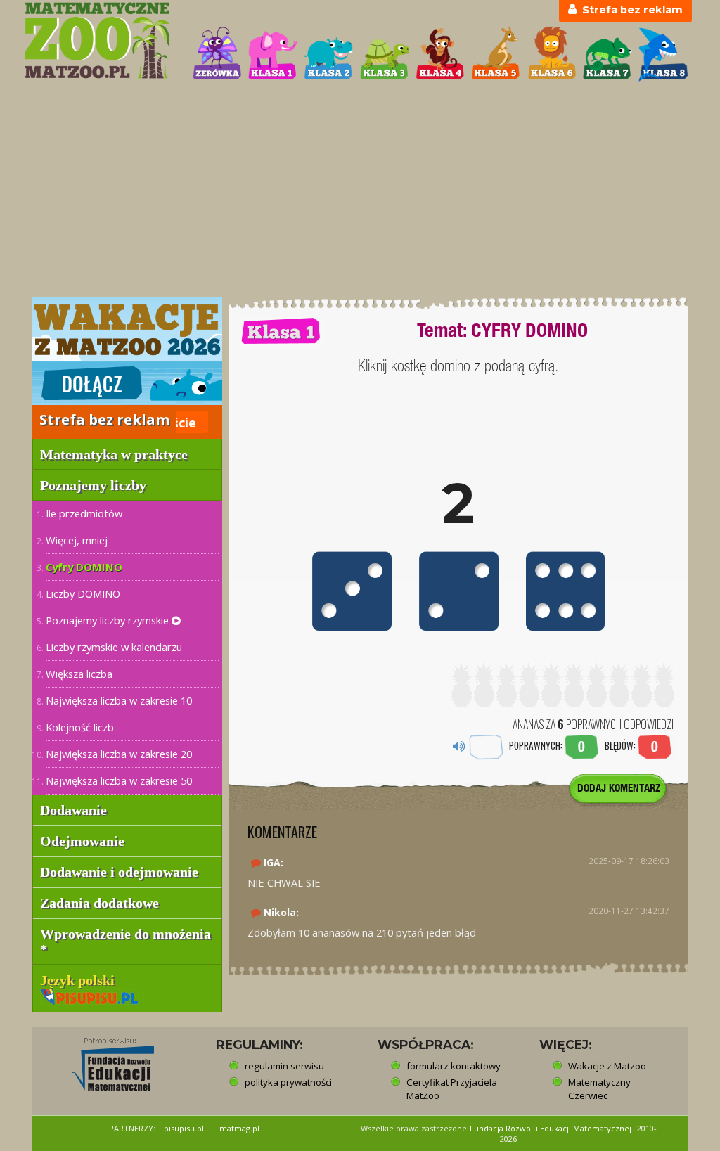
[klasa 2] (328, 54)
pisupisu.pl (184, 1128)
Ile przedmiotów (84, 513)
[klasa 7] (607, 54)
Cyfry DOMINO (84, 567)
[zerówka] (217, 54)
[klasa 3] (384, 54)
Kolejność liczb (80, 727)
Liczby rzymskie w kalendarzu (114, 647)
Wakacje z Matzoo (607, 1066)
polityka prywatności (288, 1082)
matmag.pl (239, 1128)
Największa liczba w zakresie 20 (119, 754)
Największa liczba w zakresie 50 (119, 780)
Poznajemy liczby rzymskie (109, 620)
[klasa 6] (552, 54)
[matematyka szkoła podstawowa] (100, 40)
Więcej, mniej (77, 540)
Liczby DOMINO (83, 593)
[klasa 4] (440, 54)
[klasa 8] (663, 54)
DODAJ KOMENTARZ (618, 788)
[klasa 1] (272, 54)
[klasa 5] (495, 54)
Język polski (79, 980)
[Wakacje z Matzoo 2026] (127, 350)
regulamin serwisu (284, 1066)
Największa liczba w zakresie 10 (119, 700)
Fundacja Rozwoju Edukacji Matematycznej (550, 1128)
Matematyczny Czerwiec (599, 1089)
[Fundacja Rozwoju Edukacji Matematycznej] (102, 1060)
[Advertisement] (360, 190)
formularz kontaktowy (453, 1066)
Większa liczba (79, 674)
